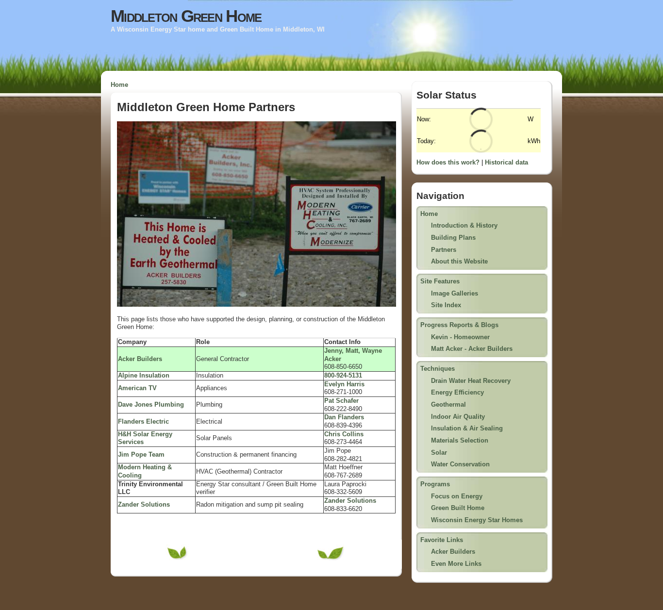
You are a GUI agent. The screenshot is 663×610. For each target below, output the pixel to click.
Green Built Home (457, 507)
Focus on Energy (456, 496)
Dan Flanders (344, 417)
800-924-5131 (343, 375)
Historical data (506, 162)
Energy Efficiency (457, 392)
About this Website (459, 261)
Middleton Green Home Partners (206, 107)
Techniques (437, 368)
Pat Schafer (341, 400)
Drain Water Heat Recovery (471, 380)
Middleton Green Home (186, 16)
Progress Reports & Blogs (459, 325)
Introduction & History (464, 225)
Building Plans (453, 237)
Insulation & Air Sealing (467, 428)
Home (119, 84)
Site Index (446, 305)
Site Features (440, 281)
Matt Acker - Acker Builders (472, 348)
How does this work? (448, 162)
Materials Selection (459, 440)
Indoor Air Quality (458, 416)
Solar (439, 452)
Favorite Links (441, 540)
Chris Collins (344, 434)
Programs (435, 484)
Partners (443, 249)
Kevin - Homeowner (460, 337)
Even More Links (456, 563)
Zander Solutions (350, 500)
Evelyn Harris (344, 384)
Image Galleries (454, 293)
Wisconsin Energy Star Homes (477, 520)
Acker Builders (453, 551)
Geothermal (448, 404)
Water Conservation (460, 464)
